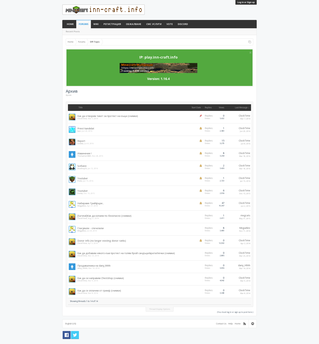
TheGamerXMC (84, 156)
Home (70, 24)
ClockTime (82, 118)
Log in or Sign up (246, 2)
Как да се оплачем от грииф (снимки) (99, 290)
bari (79, 131)
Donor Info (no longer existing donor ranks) (101, 240)
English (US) (70, 323)
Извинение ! (84, 153)
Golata (80, 143)
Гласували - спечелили (90, 228)
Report (81, 140)
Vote (169, 24)
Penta (80, 193)
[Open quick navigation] (249, 42)
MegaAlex (81, 206)
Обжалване (133, 24)
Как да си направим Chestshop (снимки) (100, 278)
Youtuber (82, 178)
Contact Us (221, 323)
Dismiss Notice (250, 52)
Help (230, 323)
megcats (245, 215)
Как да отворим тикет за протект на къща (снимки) (107, 116)
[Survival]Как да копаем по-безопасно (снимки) (104, 215)
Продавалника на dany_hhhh (93, 265)
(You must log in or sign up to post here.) (235, 312)
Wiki (96, 24)
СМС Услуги (153, 24)
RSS (244, 323)
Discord (183, 24)
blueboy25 (82, 168)
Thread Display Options (159, 309)
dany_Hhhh (82, 268)
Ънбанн (82, 165)
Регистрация (112, 24)
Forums (83, 24)
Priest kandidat (85, 128)
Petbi (79, 181)
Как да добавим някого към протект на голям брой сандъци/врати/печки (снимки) (126, 253)
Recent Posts (73, 31)
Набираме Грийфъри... (90, 203)
